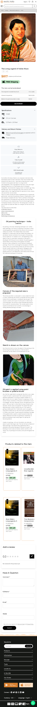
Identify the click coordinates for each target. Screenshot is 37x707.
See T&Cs (22, 153)
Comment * (6, 577)
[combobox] (18, 6)
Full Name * (6, 591)
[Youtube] (23, 692)
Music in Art (4, 212)
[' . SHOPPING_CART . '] (32, 1)
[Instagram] (18, 692)
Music (22, 10)
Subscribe (28, 646)
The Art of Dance (5, 214)
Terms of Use (21, 624)
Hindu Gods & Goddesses (15, 10)
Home (2, 10)
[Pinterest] (16, 692)
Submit (9, 628)
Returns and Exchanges (14, 133)
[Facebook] (11, 692)
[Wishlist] (29, 1)
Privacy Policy (30, 624)
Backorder (19, 104)
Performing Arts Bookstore (8, 216)
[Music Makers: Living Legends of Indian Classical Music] (12, 466)
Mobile (5, 614)
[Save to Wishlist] (3, 71)
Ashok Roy (10, 473)
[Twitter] (14, 692)
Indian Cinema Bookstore (7, 211)
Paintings (6, 10)
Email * (5, 602)
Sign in (25, 1)
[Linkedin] (21, 692)
